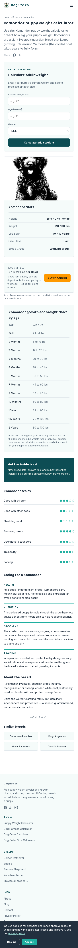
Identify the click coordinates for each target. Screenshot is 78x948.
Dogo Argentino (57, 736)
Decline (11, 942)
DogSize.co (11, 784)
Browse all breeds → (16, 880)
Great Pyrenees (21, 746)
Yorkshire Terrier (14, 875)
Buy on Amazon (57, 277)
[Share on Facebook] (14, 55)
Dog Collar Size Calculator (19, 840)
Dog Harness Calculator (18, 828)
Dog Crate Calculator (16, 834)
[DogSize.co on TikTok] (10, 807)
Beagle (8, 863)
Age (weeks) (15, 109)
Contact (8, 909)
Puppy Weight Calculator (18, 823)
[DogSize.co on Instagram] (16, 807)
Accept (29, 942)
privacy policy (16, 933)
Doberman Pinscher (21, 736)
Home (7, 17)
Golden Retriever (14, 857)
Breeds (16, 17)
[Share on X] (19, 55)
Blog (6, 904)
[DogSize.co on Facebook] (5, 807)
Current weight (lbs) (18, 94)
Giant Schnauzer (57, 746)
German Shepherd (15, 869)
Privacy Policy (12, 915)
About (7, 898)
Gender (12, 124)
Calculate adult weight (39, 142)
